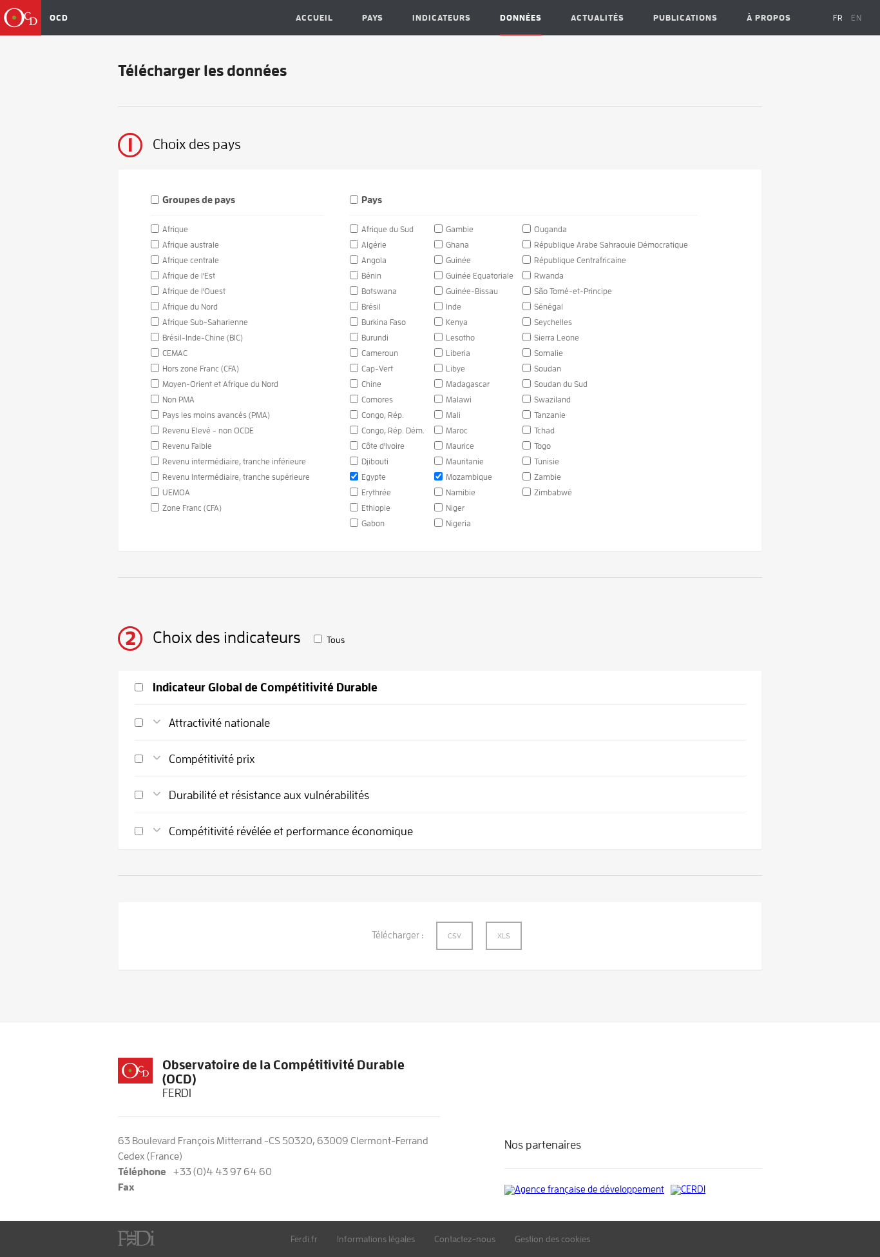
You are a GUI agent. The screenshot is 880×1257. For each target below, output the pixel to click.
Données (521, 18)
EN (856, 18)
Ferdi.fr (304, 1238)
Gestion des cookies (552, 1238)
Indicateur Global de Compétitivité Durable (265, 687)
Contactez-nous (464, 1238)
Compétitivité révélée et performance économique (291, 831)
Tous (336, 639)
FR (838, 18)
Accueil (314, 18)
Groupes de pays (198, 200)
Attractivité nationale (219, 723)
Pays (372, 18)
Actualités (597, 18)
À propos (769, 18)
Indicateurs (441, 18)
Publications (685, 18)
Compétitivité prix (212, 759)
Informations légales (376, 1238)
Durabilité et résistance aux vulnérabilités (269, 795)
